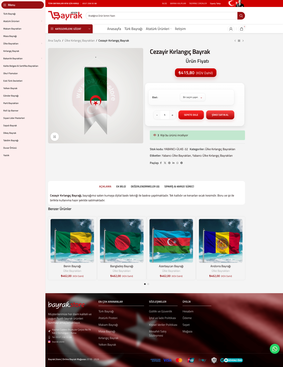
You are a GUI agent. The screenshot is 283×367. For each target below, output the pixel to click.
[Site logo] (65, 15)
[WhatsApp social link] (177, 163)
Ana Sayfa (54, 40)
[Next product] (243, 41)
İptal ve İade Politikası (162, 318)
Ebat (154, 97)
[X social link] (165, 163)
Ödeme (187, 318)
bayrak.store (58, 341)
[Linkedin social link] (173, 163)
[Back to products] (239, 41)
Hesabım (188, 311)
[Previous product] (235, 41)
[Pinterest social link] (169, 163)
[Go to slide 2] (148, 284)
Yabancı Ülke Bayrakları (176, 155)
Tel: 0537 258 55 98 (62, 337)
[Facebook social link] (161, 163)
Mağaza (187, 331)
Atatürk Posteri (107, 318)
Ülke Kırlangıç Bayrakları (80, 40)
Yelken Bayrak (107, 345)
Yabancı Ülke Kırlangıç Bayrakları (212, 155)
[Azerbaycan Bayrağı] (171, 241)
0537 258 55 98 (89, 3)
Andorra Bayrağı (220, 266)
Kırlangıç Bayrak (108, 338)
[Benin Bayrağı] (72, 241)
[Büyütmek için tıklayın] (55, 136)
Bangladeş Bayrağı (121, 266)
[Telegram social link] (181, 163)
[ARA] (241, 16)
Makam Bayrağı (108, 325)
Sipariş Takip (215, 3)
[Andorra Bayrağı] (221, 241)
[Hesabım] (231, 28)
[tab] (105, 186)
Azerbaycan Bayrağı (171, 266)
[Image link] (66, 305)
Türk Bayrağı (106, 311)
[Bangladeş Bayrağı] (122, 241)
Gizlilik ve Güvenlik (160, 311)
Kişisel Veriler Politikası (163, 325)
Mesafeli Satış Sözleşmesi (157, 333)
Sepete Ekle (191, 115)
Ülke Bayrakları (72, 271)
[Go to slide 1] (145, 284)
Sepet (186, 325)
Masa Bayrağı (106, 331)
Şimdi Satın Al (220, 115)
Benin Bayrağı (72, 266)
